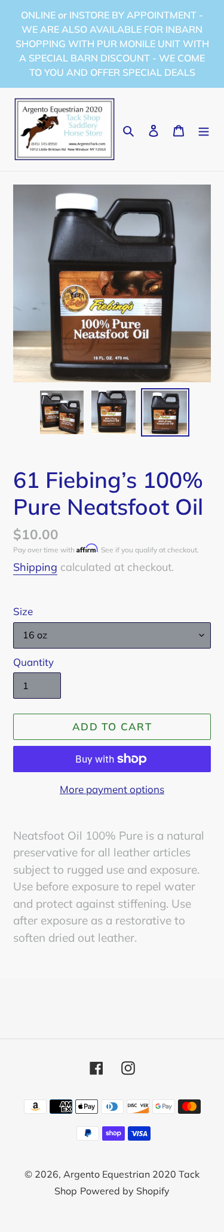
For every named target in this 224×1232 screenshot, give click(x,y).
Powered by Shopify (125, 1191)
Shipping (35, 567)
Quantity (33, 662)
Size (23, 611)
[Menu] (203, 129)
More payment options (112, 789)
